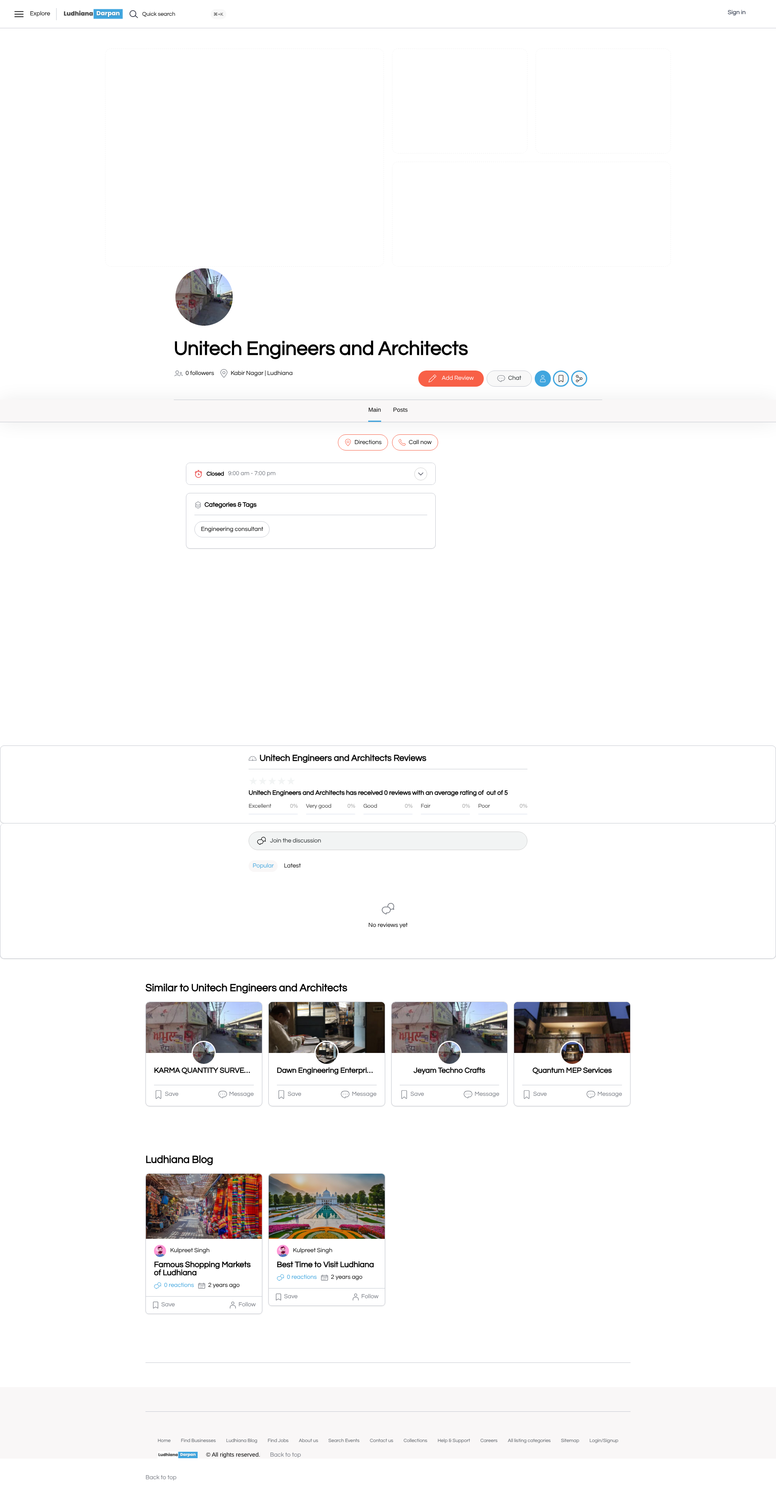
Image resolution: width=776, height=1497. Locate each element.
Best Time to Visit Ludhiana (325, 1265)
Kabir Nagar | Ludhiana (262, 374)
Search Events (344, 1440)
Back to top (285, 1455)
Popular (263, 866)
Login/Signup (603, 1440)
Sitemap (570, 1440)
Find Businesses (198, 1440)
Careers (489, 1440)
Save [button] (172, 1094)
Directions (368, 443)
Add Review (458, 378)
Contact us (381, 1440)
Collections (415, 1440)
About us (308, 1440)
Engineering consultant (232, 529)
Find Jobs (278, 1440)
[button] (758, 13)
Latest (292, 866)
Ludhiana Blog (241, 1440)
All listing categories (529, 1440)
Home (164, 1440)
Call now (420, 443)
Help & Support (454, 1440)
